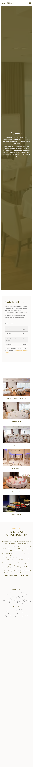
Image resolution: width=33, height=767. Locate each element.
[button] (30, 3)
